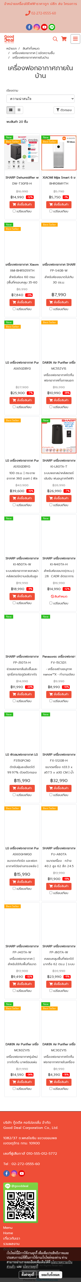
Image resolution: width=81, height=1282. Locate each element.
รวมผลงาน (11, 1243)
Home (8, 1233)
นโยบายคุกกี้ (30, 1266)
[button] (53, 39)
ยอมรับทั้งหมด (50, 1275)
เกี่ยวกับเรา (11, 1238)
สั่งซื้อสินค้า (24, 204)
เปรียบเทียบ (24, 211)
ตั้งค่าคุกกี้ (28, 1275)
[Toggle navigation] (75, 39)
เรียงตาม (13, 90)
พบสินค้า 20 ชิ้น (17, 122)
